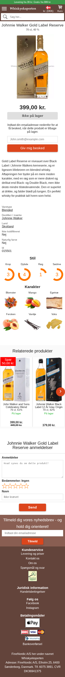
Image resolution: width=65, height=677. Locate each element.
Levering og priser (32, 553)
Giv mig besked (32, 148)
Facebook (32, 603)
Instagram (32, 607)
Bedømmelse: (15, 480)
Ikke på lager (32, 116)
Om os (32, 563)
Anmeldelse (10, 457)
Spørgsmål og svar (32, 567)
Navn (5, 491)
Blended (7, 210)
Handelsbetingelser (32, 591)
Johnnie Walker (12, 218)
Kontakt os (32, 558)
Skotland (8, 226)
